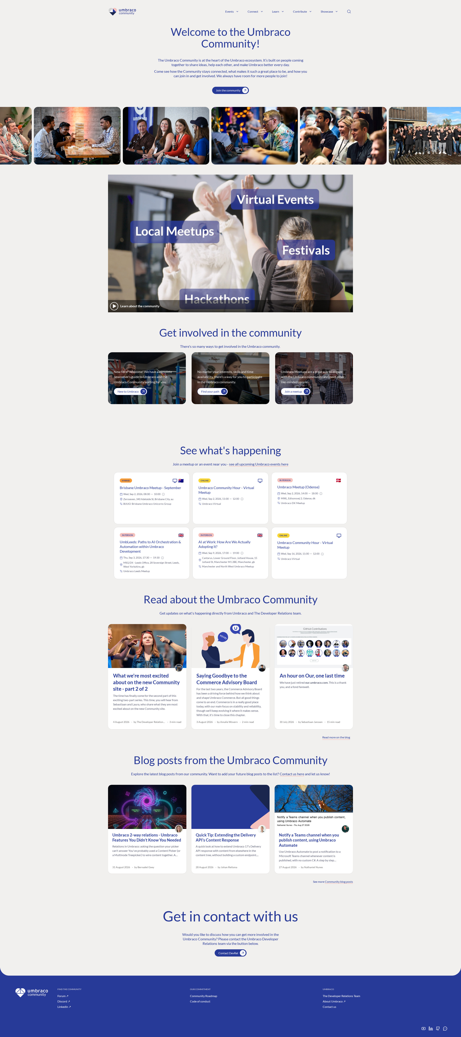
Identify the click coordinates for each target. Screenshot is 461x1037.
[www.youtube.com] (423, 1030)
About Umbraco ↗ (334, 1001)
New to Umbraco (128, 391)
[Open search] (349, 11)
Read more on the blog (336, 737)
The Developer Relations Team (341, 996)
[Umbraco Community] (122, 11)
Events (229, 11)
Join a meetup (293, 391)
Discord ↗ (63, 1001)
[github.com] (438, 1030)
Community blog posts (339, 881)
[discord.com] (445, 1030)
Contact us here (292, 774)
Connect (253, 11)
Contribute (300, 11)
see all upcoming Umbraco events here (258, 464)
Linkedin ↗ (64, 1006)
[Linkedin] (431, 1030)
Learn (275, 11)
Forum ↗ (62, 996)
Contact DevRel (228, 953)
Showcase (327, 11)
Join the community (228, 90)
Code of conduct (200, 1001)
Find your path (210, 391)
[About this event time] (163, 494)
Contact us (329, 1006)
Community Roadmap (203, 996)
